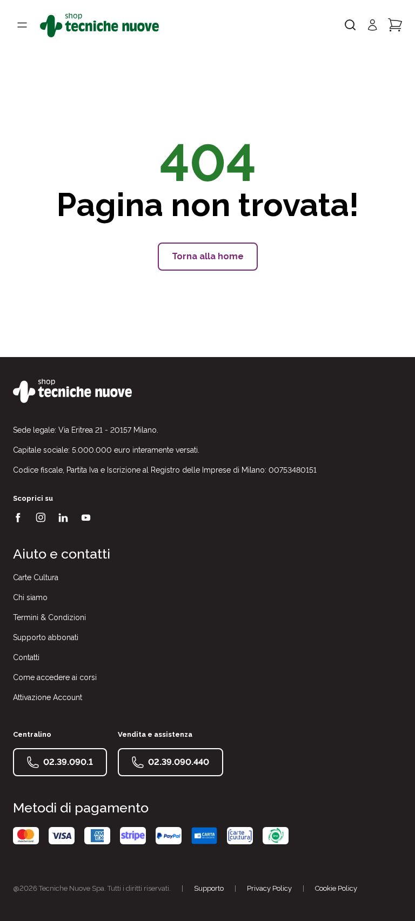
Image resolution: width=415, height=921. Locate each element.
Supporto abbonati (45, 637)
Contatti (26, 657)
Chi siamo (30, 597)
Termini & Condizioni (49, 617)
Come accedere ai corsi (55, 677)
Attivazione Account (47, 697)
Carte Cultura (35, 577)
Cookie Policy (336, 888)
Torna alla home (208, 256)
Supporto (209, 888)
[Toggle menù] (22, 25)
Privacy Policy (269, 888)
